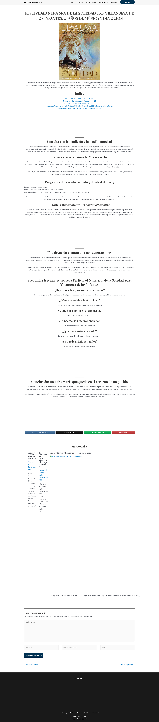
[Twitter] (78, 678)
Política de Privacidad (91, 713)
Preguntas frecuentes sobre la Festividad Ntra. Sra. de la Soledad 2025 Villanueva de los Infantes (79, 106)
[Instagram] (81, 678)
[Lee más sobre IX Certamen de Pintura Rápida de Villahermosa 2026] (43, 474)
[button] (127, 2)
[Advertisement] (79, 123)
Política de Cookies (76, 713)
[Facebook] (75, 678)
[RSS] (83, 678)
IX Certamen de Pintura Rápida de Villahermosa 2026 (43, 458)
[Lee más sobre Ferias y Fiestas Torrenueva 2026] (32, 466)
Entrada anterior (31, 665)
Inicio (73, 2)
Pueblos (80, 2)
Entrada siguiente (127, 665)
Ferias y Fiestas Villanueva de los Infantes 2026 (70, 453)
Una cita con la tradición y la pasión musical (79, 99)
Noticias (114, 2)
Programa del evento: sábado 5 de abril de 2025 (79, 101)
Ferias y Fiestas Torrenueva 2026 (32, 456)
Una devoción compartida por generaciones (79, 103)
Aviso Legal (64, 713)
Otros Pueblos (91, 2)
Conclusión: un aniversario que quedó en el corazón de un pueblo (79, 108)
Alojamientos (103, 2)
